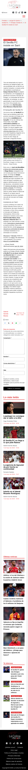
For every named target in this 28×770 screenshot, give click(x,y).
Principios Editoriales (14, 755)
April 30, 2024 (19, 246)
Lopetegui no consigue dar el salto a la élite (13, 417)
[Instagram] (16, 12)
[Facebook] (13, 12)
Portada (4, 20)
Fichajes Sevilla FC (16, 22)
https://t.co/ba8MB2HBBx (11, 241)
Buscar (5, 12)
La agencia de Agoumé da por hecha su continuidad (13, 467)
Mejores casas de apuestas (14, 761)
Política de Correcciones (14, 758)
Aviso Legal (14, 750)
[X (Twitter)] (22, 12)
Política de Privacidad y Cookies (14, 753)
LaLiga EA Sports (14, 20)
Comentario (7, 338)
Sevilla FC (5, 22)
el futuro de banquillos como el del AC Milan (13, 284)
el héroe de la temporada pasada (13, 169)
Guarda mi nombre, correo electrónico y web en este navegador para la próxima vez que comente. (13, 381)
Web (4, 370)
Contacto (20, 747)
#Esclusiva (6, 235)
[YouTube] (25, 12)
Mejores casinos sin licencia (14, 764)
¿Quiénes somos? (10, 747)
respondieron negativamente (15, 223)
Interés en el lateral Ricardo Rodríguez (11, 492)
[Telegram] (19, 12)
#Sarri (13, 237)
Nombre (6, 356)
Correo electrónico (9, 363)
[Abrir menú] (24, 16)
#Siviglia (13, 235)
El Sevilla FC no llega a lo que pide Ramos (13, 441)
